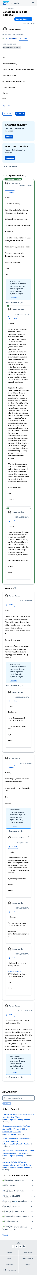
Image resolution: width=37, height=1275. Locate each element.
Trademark (9, 1264)
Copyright (9, 1258)
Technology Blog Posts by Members (17, 1119)
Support (28, 1264)
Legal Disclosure (27, 1258)
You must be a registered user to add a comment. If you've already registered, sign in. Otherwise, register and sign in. (18, 287)
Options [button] (33, 19)
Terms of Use (28, 1253)
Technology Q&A (9, 8)
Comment (20, 114)
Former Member (15, 29)
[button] (20, 39)
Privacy (9, 1253)
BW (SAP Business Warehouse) (11, 47)
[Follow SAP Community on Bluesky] (16, 1246)
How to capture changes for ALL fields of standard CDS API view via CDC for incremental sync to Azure (17, 1129)
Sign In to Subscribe (23, 19)
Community (14, 3)
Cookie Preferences (9, 1270)
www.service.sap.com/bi (16, 971)
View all (5, 1235)
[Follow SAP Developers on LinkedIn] (24, 1246)
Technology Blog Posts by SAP (15, 1156)
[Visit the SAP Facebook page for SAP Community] (13, 1246)
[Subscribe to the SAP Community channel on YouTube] (20, 1246)
